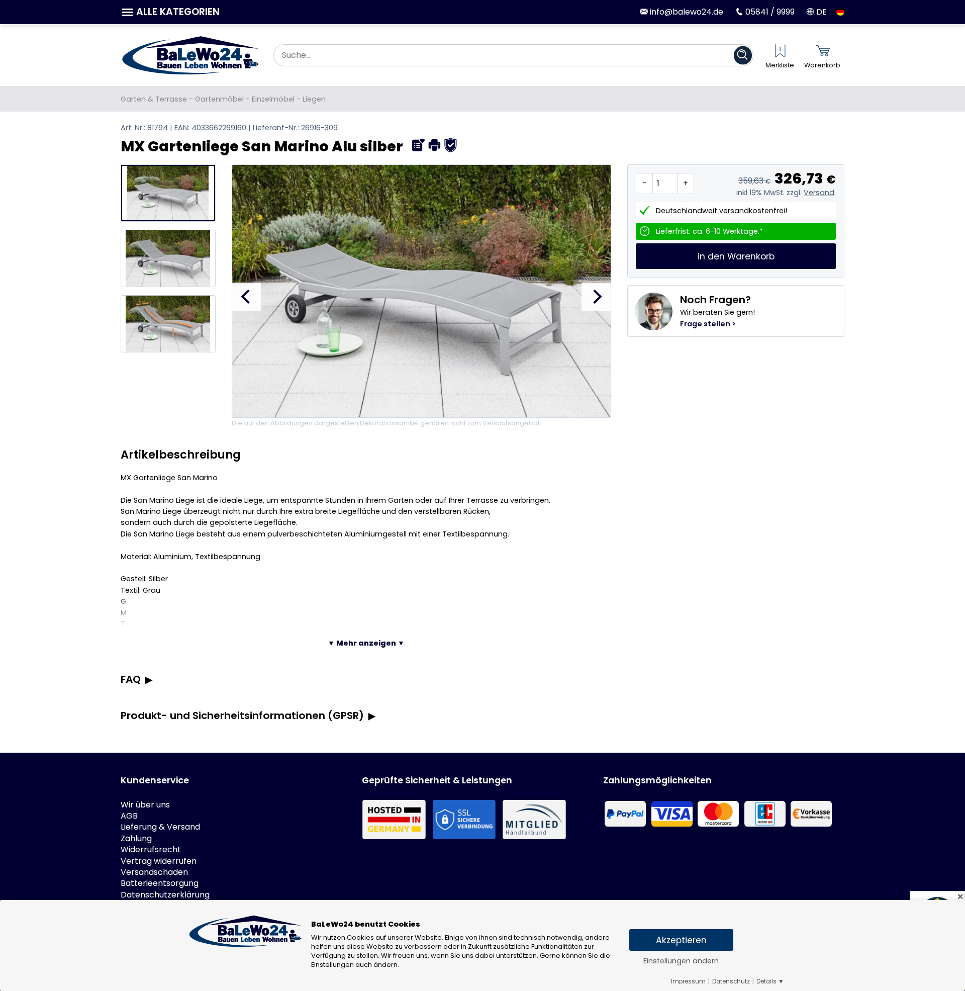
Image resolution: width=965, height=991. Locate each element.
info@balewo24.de (685, 12)
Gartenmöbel (219, 99)
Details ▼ (770, 981)
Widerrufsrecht (151, 849)
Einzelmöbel (273, 99)
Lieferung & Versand (160, 827)
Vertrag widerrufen (159, 861)
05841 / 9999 (768, 12)
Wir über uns (145, 804)
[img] (418, 145)
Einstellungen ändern (681, 961)
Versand (819, 193)
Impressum (688, 981)
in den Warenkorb (736, 256)
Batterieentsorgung (160, 883)
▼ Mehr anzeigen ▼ (366, 643)
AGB (129, 816)
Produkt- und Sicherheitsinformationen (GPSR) (242, 715)
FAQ (131, 679)
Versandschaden (154, 872)
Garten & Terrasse (154, 99)
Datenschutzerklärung (165, 894)
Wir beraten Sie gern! (717, 311)
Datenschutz (731, 981)
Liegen (314, 99)
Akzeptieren (681, 940)
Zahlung (136, 838)
